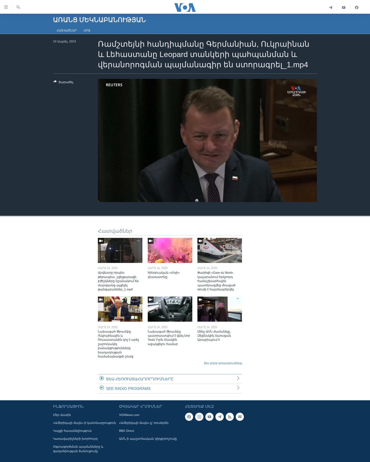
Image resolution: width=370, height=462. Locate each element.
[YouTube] (343, 7)
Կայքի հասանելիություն (72, 430)
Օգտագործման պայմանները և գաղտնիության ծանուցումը (78, 449)
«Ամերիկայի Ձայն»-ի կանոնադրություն (84, 422)
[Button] (63, 83)
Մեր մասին (62, 415)
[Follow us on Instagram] (199, 417)
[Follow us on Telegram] (219, 417)
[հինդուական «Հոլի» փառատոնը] (170, 250)
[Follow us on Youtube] (209, 417)
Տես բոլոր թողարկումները (223, 363)
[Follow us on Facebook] (189, 417)
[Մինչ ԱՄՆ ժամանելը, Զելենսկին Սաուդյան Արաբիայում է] (219, 309)
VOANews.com (129, 415)
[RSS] (230, 417)
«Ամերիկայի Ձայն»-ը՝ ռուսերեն (144, 422)
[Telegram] (330, 7)
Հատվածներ (67, 30)
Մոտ (87, 30)
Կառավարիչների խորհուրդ (75, 438)
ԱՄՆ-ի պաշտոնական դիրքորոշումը (148, 438)
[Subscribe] (240, 417)
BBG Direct (126, 430)
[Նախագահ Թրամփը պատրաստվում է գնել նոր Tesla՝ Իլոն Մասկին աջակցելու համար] (170, 309)
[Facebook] (356, 7)
